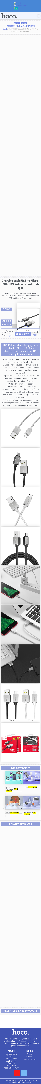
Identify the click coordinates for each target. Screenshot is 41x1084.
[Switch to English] (17, 3)
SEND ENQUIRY (22, 334)
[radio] (28, 306)
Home (16, 23)
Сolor (6, 309)
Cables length (6, 323)
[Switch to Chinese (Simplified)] (22, 6)
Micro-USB (10, 334)
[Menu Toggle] (38, 16)
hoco (35, 335)
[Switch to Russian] (16, 9)
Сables (23, 26)
